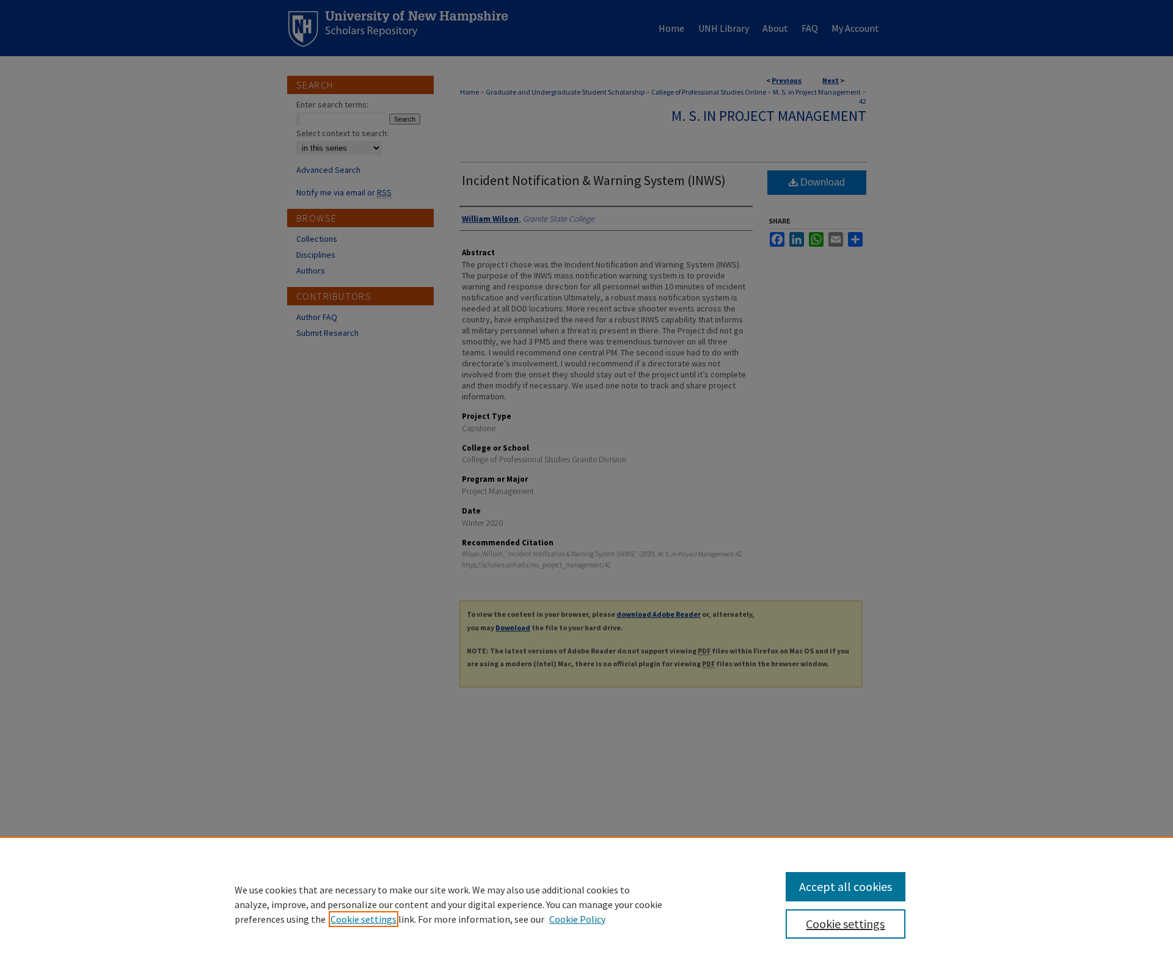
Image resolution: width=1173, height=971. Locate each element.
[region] (586, 904)
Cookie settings (363, 919)
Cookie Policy (577, 919)
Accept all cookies (845, 886)
